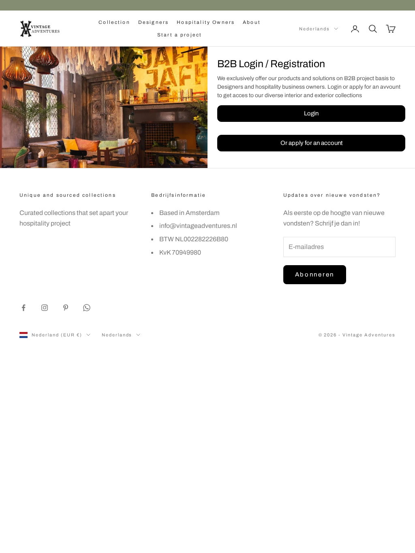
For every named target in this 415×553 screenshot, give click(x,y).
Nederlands (314, 28)
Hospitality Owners (206, 22)
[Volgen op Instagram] (45, 308)
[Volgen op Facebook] (23, 308)
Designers (153, 22)
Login (311, 113)
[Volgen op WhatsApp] (87, 308)
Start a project (179, 35)
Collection (114, 22)
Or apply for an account (311, 143)
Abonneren (314, 274)
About (252, 22)
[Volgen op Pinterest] (66, 308)
